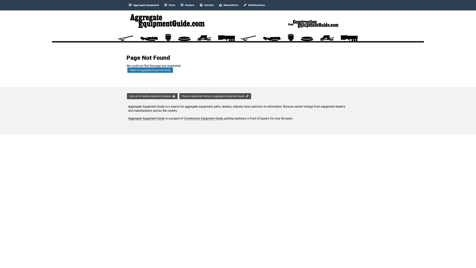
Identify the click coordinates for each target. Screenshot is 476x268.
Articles (209, 5)
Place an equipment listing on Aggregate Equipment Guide (213, 96)
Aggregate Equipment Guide (146, 118)
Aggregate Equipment (146, 5)
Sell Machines (256, 5)
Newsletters (230, 5)
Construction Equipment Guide (203, 118)
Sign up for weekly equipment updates (150, 96)
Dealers (189, 5)
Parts (171, 5)
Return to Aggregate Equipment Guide (150, 70)
